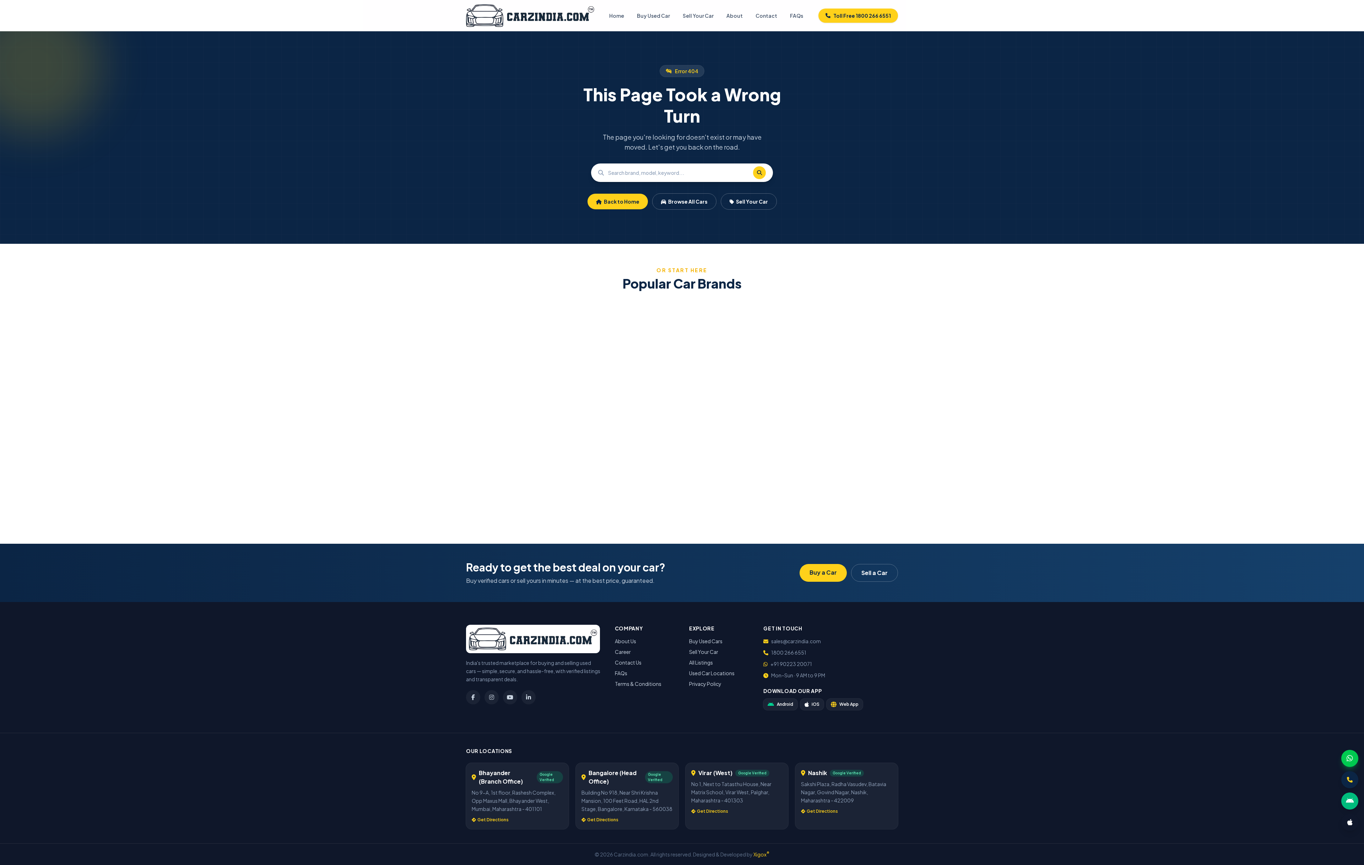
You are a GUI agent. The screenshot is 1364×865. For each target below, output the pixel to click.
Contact (766, 15)
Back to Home (621, 201)
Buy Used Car (653, 15)
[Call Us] (1349, 779)
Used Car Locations (712, 673)
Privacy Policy (705, 684)
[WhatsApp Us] (1349, 758)
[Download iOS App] (1349, 822)
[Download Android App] (1349, 801)
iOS (815, 704)
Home (616, 15)
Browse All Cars (687, 201)
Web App (849, 704)
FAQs (796, 15)
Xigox (761, 854)
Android (785, 704)
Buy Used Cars (705, 641)
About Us (625, 641)
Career (623, 652)
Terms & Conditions (638, 684)
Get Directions (493, 819)
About (734, 15)
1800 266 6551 (788, 652)
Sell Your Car (698, 15)
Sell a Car (874, 572)
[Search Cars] (759, 172)
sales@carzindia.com (796, 641)
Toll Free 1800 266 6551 (862, 15)
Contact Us (628, 662)
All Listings (701, 662)
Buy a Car (823, 572)
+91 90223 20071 (791, 664)
